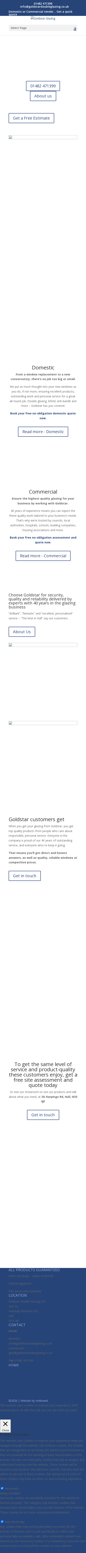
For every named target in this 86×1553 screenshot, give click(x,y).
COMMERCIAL (20, 1375)
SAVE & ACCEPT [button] (10, 1550)
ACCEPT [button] (34, 1416)
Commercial (43, 491)
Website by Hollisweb (34, 1401)
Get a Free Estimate (31, 118)
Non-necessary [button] (10, 1517)
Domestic (43, 367)
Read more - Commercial (43, 555)
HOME (14, 1365)
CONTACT (17, 1384)
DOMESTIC (18, 1370)
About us (43, 96)
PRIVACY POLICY (22, 1389)
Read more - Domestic (43, 431)
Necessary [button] (7, 1484)
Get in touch (24, 875)
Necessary (11, 1488)
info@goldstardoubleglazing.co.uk (30, 1343)
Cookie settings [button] (14, 1416)
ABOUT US (17, 1379)
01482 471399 (43, 86)
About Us (22, 631)
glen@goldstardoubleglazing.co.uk (30, 1353)
